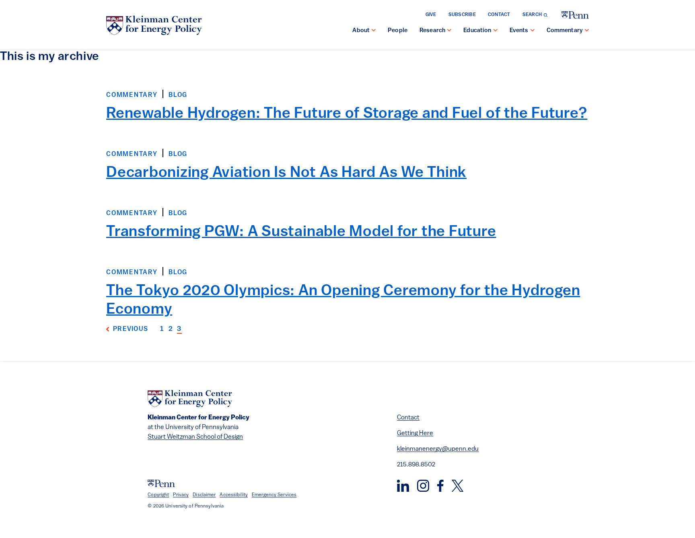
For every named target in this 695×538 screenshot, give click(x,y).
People (397, 31)
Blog (178, 95)
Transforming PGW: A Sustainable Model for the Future (301, 232)
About (361, 31)
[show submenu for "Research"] (449, 31)
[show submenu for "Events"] (533, 31)
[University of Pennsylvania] (575, 15)
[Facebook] (440, 486)
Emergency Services (274, 495)
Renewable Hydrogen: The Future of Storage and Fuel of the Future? (346, 114)
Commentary (565, 31)
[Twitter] (457, 486)
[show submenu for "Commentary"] (587, 31)
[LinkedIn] (403, 486)
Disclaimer (204, 495)
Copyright (158, 495)
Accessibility (234, 495)
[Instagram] (423, 486)
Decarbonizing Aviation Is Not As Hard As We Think (286, 173)
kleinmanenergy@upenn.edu (438, 449)
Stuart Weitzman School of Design (195, 437)
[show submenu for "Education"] (495, 31)
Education (477, 31)
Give (431, 14)
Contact (499, 14)
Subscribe (462, 14)
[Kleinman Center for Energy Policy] (154, 25)
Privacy (181, 495)
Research (432, 31)
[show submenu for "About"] (374, 31)
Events (519, 31)
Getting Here (415, 433)
